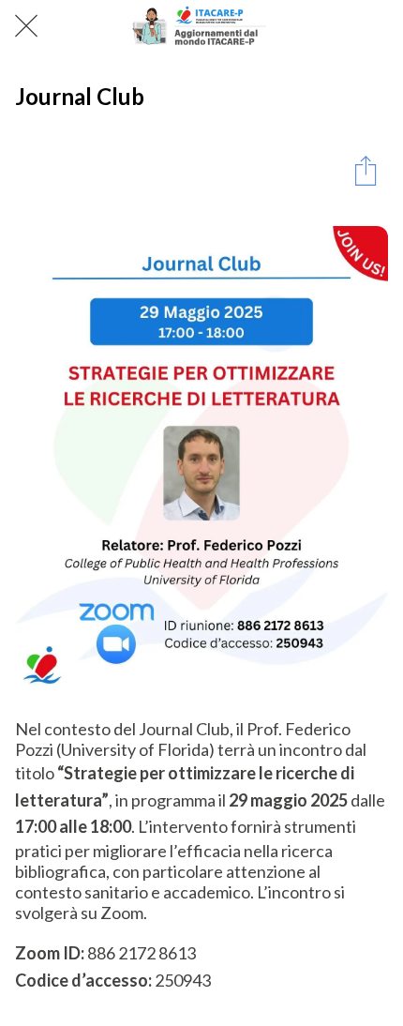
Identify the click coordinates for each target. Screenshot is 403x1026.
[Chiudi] (26, 26)
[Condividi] (365, 169)
